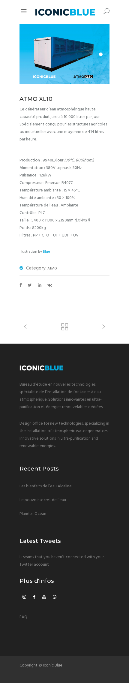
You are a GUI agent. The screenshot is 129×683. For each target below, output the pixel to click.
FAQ (23, 617)
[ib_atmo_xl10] (65, 54)
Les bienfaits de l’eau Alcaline (46, 486)
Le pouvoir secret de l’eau (43, 500)
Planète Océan (33, 513)
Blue (46, 252)
